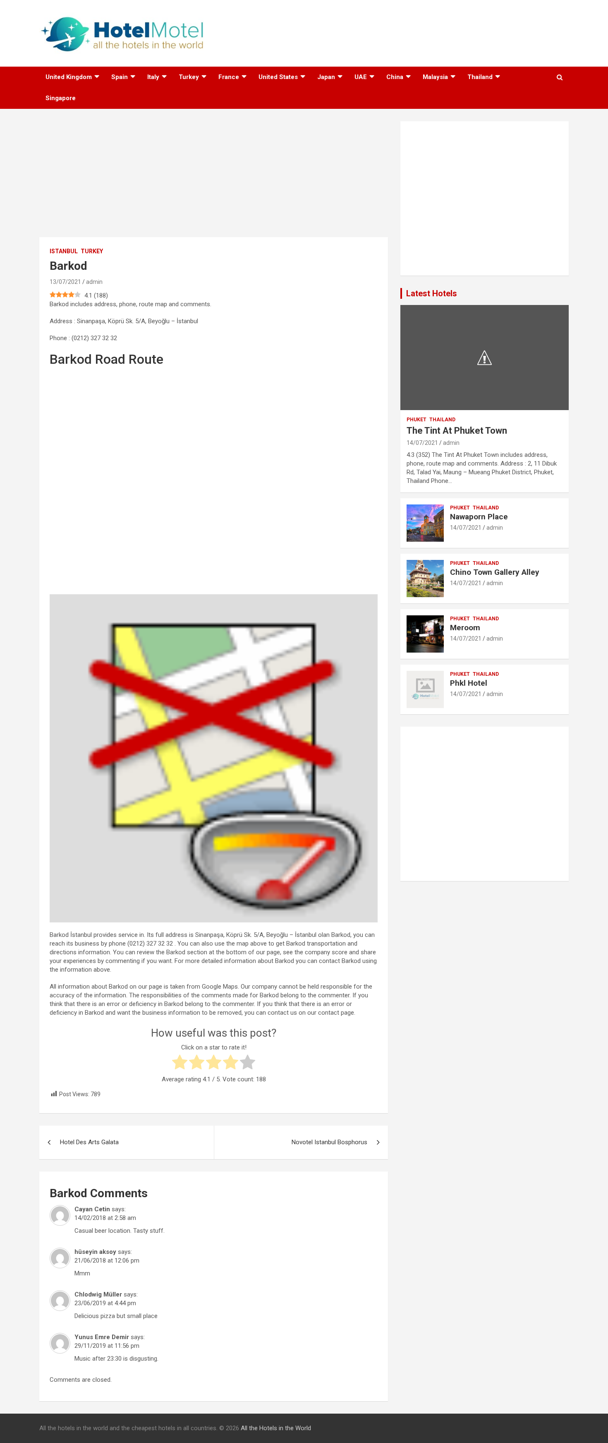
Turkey (189, 77)
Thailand (480, 77)
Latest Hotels (431, 293)
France (228, 77)
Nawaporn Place (479, 516)
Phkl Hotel (468, 683)
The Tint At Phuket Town (457, 430)
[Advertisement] (213, 179)
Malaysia (435, 77)
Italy (153, 77)
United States (278, 77)
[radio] (179, 1063)
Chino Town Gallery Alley (494, 572)
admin (94, 282)
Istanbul (64, 251)
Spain (119, 77)
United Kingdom (68, 77)
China (394, 77)
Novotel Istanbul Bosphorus (329, 1142)
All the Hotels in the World (276, 1428)
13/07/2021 (65, 282)
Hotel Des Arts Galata (89, 1142)
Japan (326, 77)
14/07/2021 (422, 442)
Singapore (60, 98)
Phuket (416, 420)
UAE (360, 77)
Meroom (465, 627)
